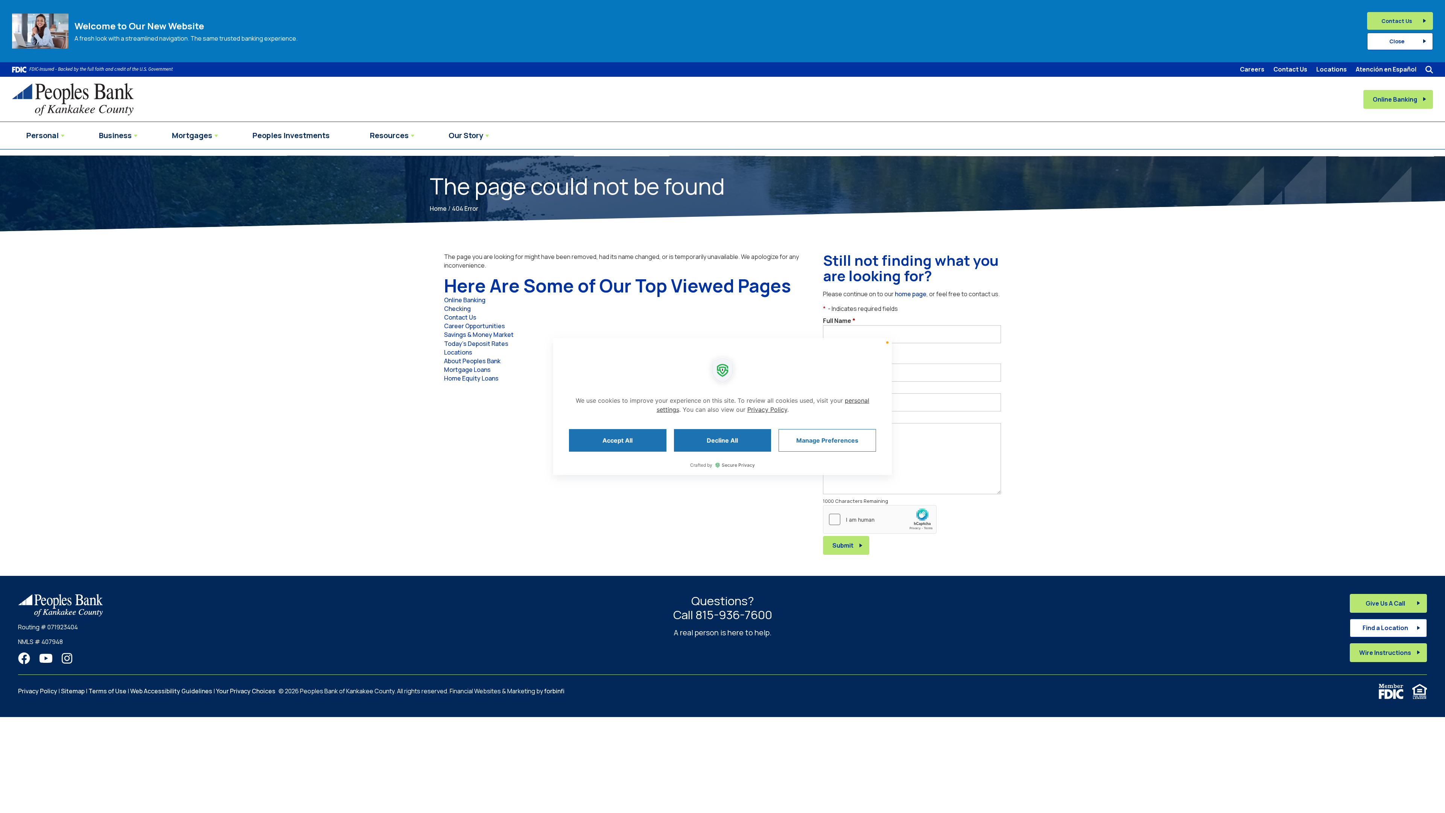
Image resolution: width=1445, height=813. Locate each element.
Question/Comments (856, 418)
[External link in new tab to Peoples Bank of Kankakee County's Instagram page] (67, 658)
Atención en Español (1386, 69)
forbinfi (554, 691)
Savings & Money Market (479, 334)
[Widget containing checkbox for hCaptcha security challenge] (880, 519)
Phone (835, 359)
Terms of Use (107, 691)
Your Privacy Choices (245, 691)
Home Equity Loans (471, 378)
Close (1396, 41)
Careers (1252, 69)
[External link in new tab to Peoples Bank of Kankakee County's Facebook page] (24, 658)
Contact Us (1396, 20)
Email (833, 389)
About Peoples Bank (472, 361)
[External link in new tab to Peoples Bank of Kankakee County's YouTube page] (46, 658)
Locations (1331, 69)
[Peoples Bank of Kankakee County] (73, 99)
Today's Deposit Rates (476, 344)
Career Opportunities (474, 326)
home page (910, 294)
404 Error (465, 208)
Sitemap (73, 691)
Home (438, 208)
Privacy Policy (37, 691)
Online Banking (1395, 99)
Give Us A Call (1385, 603)
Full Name (839, 321)
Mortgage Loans (467, 369)
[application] (722, 406)
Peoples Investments (291, 135)
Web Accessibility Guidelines (171, 691)
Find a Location (1385, 628)
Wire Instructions (1385, 653)
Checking (457, 308)
